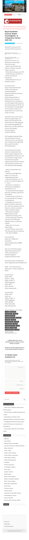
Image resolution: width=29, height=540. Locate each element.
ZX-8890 (17, 329)
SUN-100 (15, 323)
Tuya (18, 325)
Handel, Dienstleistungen (10, 460)
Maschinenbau (7, 474)
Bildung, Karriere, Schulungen (11, 443)
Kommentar (20, 367)
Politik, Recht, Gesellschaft (10, 483)
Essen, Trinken (7, 450)
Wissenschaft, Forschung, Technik (12, 500)
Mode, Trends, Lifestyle (9, 481)
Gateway (19, 317)
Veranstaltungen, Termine (10, 495)
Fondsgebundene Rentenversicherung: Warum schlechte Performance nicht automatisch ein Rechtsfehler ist (13, 424)
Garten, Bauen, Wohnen (9, 43)
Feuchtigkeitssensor (10, 315)
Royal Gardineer (9, 321)
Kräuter (13, 319)
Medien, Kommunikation (10, 476)
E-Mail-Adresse (19, 385)
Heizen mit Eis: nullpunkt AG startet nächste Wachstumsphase (8, 8)
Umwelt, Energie (8, 490)
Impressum (6, 521)
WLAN (7, 327)
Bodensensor (9, 313)
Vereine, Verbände (8, 497)
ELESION (16, 313)
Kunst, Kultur (7, 469)
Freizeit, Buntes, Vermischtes (11, 455)
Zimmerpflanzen (9, 329)
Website (21, 388)
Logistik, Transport (8, 471)
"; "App (7, 311)
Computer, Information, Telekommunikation (14, 445)
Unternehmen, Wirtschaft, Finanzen (8, 2)
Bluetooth (13, 311)
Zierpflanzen (13, 327)
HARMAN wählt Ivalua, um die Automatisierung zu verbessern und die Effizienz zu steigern (14, 342)
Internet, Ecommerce (9, 464)
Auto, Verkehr (7, 441)
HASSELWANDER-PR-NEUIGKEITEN (14, 531)
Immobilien (6, 462)
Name (21, 381)
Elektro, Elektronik (8, 448)
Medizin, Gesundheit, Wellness (20, 2)
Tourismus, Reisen (8, 488)
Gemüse (8, 319)
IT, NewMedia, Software (9, 467)
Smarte (16, 321)
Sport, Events (7, 486)
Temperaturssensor (10, 325)
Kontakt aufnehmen (8, 526)
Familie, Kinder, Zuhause (10, 452)
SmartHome (8, 323)
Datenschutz (7, 524)
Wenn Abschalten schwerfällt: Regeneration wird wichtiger (19, 8)
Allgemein (6, 438)
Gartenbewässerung (10, 317)
